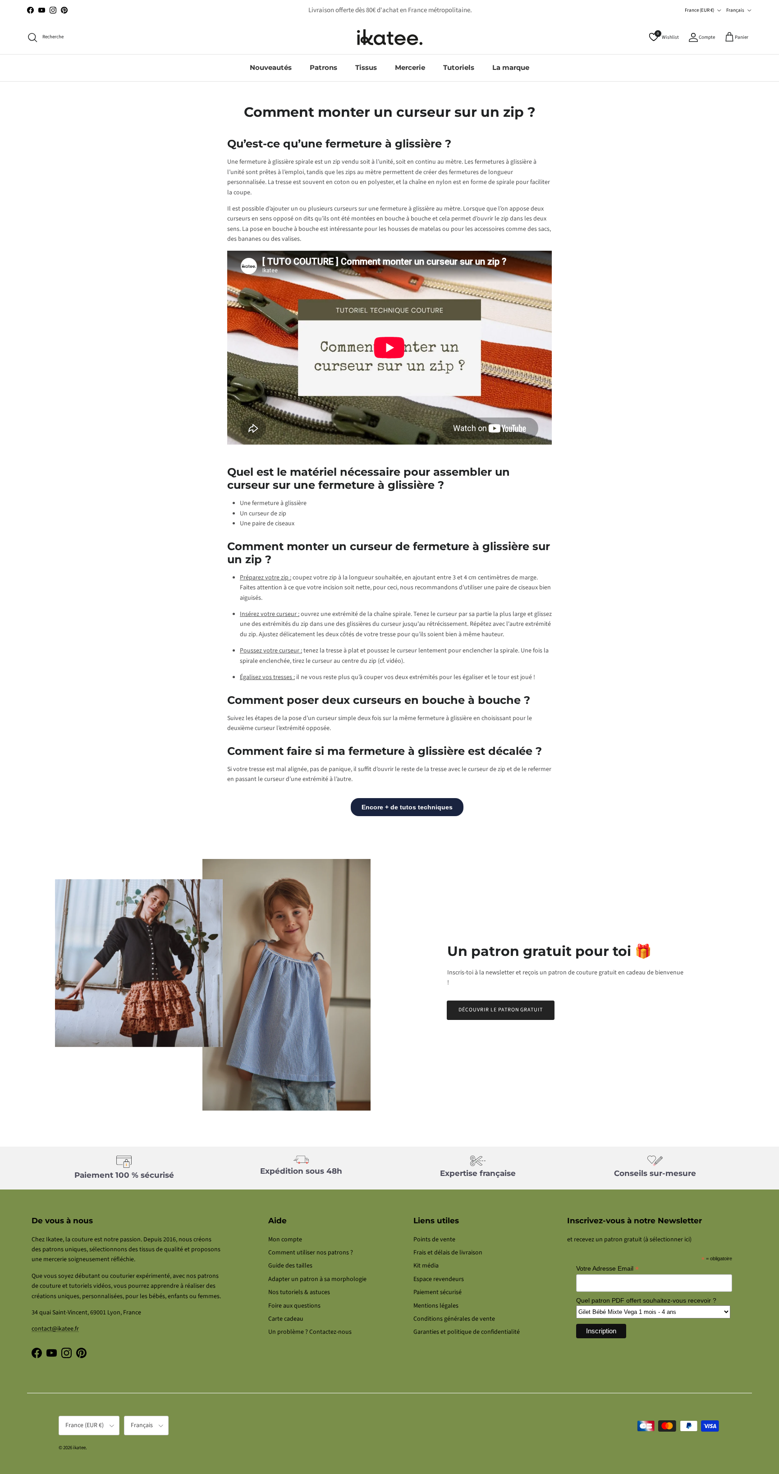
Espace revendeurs (438, 1279)
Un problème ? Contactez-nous (310, 1331)
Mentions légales (435, 1305)
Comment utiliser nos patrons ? (310, 1252)
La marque (510, 67)
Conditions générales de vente (454, 1318)
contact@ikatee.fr (389, 10)
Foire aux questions (294, 1305)
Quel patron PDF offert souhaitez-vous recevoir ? (646, 1300)
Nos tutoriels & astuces (299, 1292)
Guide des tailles (290, 1265)
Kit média (426, 1265)
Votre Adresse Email (607, 1268)
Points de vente (434, 1239)
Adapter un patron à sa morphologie (317, 1279)
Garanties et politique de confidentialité (466, 1331)
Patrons (323, 67)
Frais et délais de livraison (447, 1252)
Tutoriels (458, 67)
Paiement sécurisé (437, 1292)
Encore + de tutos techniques (407, 807)
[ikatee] (389, 37)
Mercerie (410, 67)
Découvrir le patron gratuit (500, 1010)
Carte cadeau (285, 1318)
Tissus (366, 67)
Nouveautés (271, 67)
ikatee (79, 1447)
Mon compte (285, 1239)
